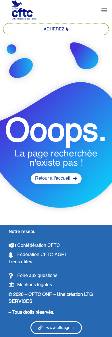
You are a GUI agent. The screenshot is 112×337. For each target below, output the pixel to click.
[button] (104, 10)
